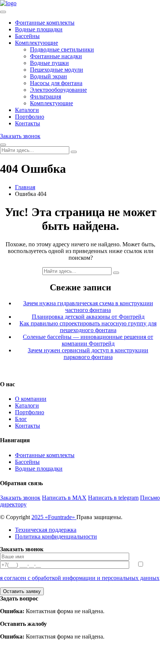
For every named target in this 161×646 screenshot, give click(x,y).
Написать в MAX (64, 497)
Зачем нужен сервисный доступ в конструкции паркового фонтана (88, 353)
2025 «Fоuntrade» (53, 517)
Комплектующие (36, 43)
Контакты (27, 123)
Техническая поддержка (45, 530)
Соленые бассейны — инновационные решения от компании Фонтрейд (88, 340)
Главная (25, 187)
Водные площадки (39, 29)
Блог (21, 419)
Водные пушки (49, 63)
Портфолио (29, 116)
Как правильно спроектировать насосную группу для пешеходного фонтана (88, 326)
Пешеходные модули (56, 69)
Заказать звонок (20, 136)
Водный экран (48, 76)
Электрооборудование (58, 90)
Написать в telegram (113, 497)
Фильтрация (45, 96)
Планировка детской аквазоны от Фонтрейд (88, 316)
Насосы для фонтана (56, 83)
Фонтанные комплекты (45, 22)
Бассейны (27, 36)
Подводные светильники (62, 49)
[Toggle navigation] (3, 12)
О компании (30, 399)
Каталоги (27, 110)
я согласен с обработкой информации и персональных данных (80, 578)
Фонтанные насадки (56, 56)
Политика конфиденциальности (56, 536)
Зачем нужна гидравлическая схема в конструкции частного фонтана (88, 306)
